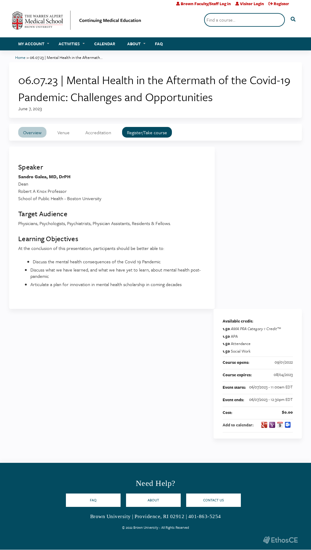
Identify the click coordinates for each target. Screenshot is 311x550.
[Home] (76, 22)
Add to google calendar (264, 425)
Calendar (104, 44)
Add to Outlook (288, 425)
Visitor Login (252, 4)
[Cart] (296, 6)
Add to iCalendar (280, 425)
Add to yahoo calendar (272, 425)
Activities (69, 44)
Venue (63, 132)
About (134, 44)
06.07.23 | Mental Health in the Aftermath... (66, 57)
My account (31, 44)
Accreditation (98, 132)
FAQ (159, 44)
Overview (32, 132)
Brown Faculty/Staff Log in (206, 4)
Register (281, 4)
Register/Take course (147, 132)
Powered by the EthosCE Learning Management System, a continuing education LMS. (280, 539)
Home (20, 57)
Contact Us (213, 500)
